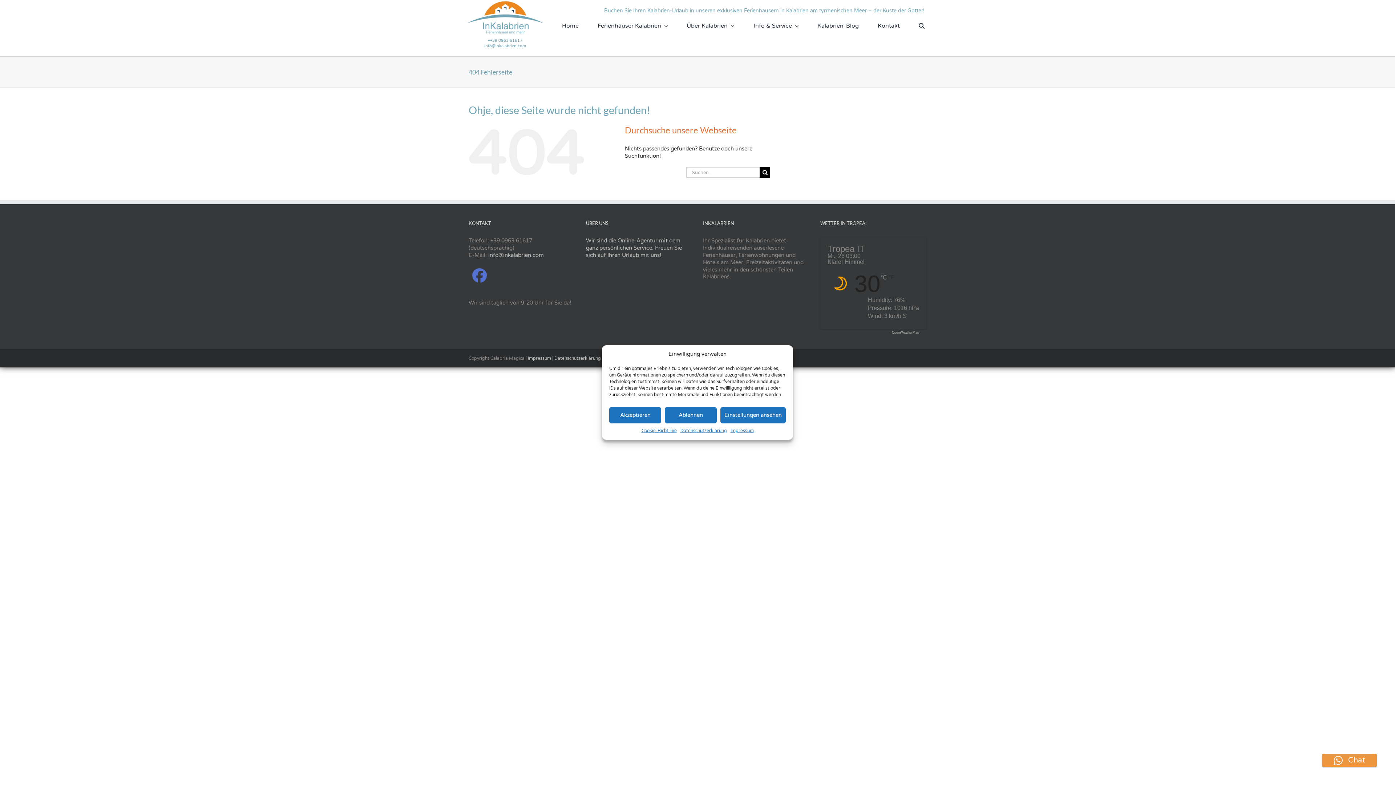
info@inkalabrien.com (505, 46)
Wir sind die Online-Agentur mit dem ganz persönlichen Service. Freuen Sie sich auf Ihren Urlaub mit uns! (634, 247)
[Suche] (922, 26)
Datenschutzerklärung (703, 430)
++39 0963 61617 (505, 40)
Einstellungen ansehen (753, 415)
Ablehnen (691, 415)
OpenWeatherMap (905, 332)
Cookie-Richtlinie (659, 430)
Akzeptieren (635, 415)
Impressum (742, 430)
